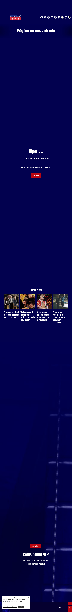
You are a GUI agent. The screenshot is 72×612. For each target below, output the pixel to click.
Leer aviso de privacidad (10, 607)
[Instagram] (48, 17)
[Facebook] (41, 17)
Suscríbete (35, 546)
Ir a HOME (36, 175)
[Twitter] (45, 17)
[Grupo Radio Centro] (59, 17)
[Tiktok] (55, 17)
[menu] (3, 18)
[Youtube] (52, 17)
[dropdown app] (62, 17)
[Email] (66, 17)
